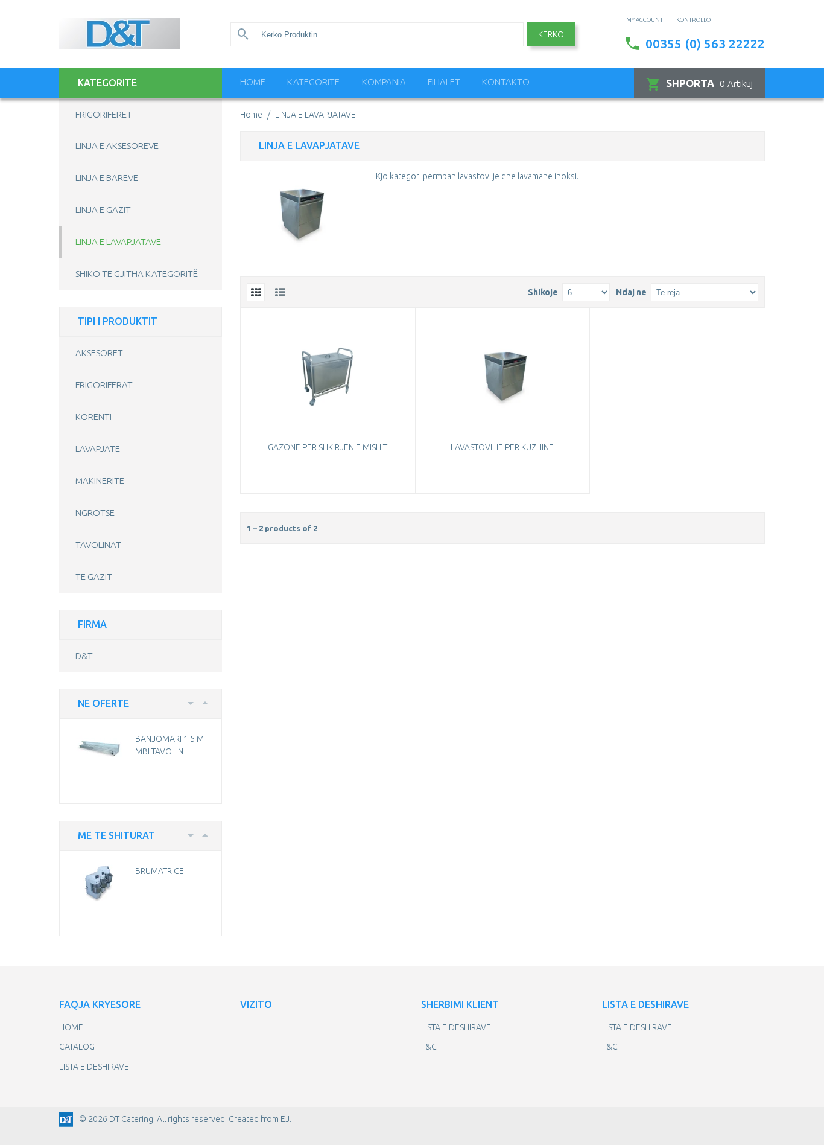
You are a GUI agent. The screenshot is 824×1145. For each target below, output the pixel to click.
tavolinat (98, 545)
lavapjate (97, 449)
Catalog (77, 1046)
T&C (429, 1046)
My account (644, 19)
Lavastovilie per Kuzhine (502, 447)
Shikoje (543, 292)
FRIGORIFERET (103, 114)
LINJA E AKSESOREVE (117, 146)
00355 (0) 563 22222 (705, 43)
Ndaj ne (631, 292)
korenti (93, 417)
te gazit (93, 577)
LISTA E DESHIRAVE (94, 1066)
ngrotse (95, 513)
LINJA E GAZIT (103, 210)
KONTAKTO (506, 82)
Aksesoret (99, 353)
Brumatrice (159, 871)
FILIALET (444, 82)
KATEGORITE (313, 82)
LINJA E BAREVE (106, 178)
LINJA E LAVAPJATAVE (118, 242)
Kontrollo (693, 19)
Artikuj (709, 83)
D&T (84, 656)
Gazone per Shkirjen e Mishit (327, 447)
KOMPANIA (384, 82)
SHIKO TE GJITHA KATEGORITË (136, 274)
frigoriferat (104, 385)
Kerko (551, 34)
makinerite (99, 481)
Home (252, 82)
